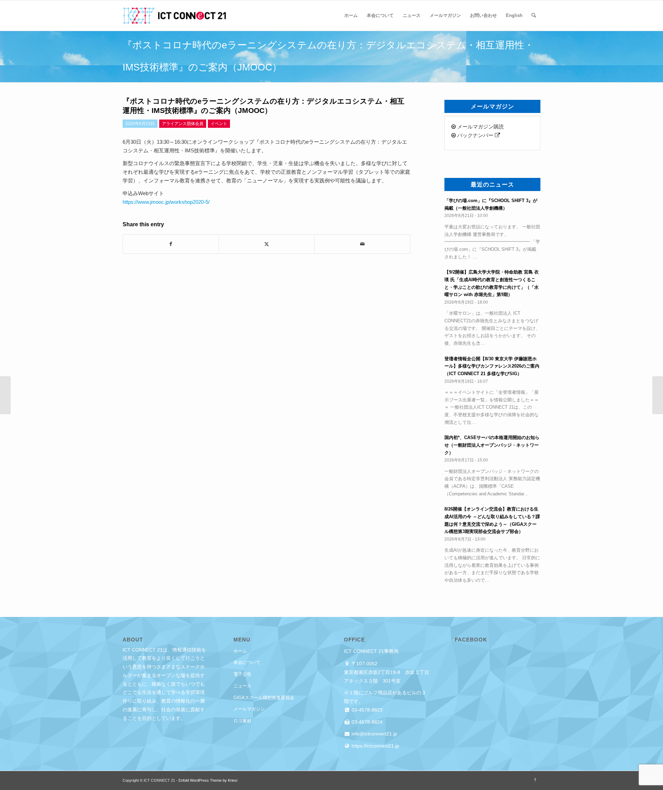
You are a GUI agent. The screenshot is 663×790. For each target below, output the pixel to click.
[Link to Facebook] (535, 779)
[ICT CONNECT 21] (174, 15)
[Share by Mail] (362, 244)
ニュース (242, 685)
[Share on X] (266, 244)
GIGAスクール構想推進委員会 (263, 697)
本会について (246, 662)
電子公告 (242, 674)
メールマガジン (249, 709)
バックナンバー (475, 135)
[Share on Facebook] (171, 244)
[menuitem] (351, 15)
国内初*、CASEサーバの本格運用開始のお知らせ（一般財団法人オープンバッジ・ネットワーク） (491, 445)
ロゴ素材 (242, 720)
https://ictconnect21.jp (374, 746)
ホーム (240, 651)
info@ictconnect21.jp (373, 733)
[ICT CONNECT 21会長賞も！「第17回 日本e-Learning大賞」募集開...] (5, 395)
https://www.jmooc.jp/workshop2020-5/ (166, 202)
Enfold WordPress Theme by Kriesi (208, 780)
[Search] (533, 15)
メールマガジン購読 (480, 127)
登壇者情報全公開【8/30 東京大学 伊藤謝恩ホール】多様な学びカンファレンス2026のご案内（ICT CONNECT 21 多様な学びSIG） (491, 366)
